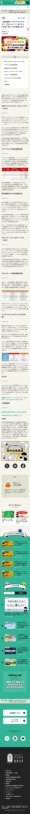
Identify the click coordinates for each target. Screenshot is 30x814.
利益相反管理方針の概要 (11, 779)
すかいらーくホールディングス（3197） (13, 71)
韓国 (20, 684)
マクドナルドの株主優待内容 (11, 65)
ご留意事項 (6, 84)
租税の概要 (8, 798)
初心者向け (11, 684)
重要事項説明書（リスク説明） (12, 772)
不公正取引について (10, 794)
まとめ (5, 81)
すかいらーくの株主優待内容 (11, 74)
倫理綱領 (7, 775)
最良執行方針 (8, 781)
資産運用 (9, 687)
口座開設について (15, 713)
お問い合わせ (8, 770)
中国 (16, 684)
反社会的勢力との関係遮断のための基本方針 (14, 785)
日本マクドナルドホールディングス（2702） (14, 61)
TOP (3, 11)
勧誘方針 (7, 783)
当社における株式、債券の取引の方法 (13, 796)
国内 (6, 11)
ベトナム (8, 682)
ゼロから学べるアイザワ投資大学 (7, 2)
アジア (18, 682)
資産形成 (15, 687)
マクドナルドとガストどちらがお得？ (13, 78)
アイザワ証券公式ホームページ (15, 720)
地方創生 (21, 687)
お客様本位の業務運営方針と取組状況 (13, 777)
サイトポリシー (9, 792)
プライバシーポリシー (10, 789)
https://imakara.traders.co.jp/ (14, 399)
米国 (22, 682)
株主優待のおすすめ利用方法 (11, 68)
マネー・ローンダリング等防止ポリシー (14, 787)
